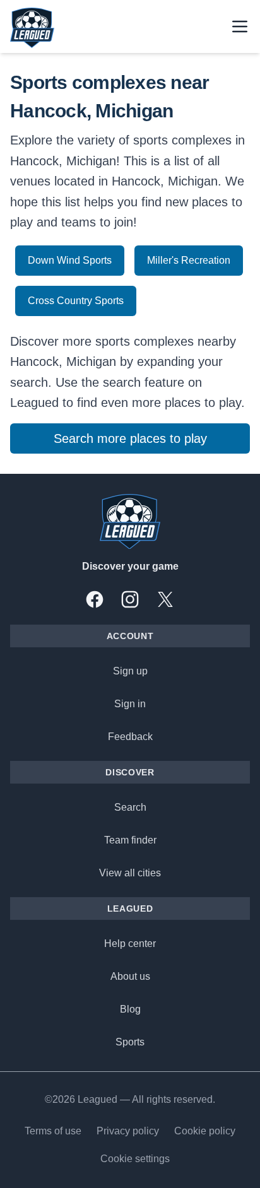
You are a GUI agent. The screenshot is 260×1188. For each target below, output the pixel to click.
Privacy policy (128, 1131)
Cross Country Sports (76, 300)
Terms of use (53, 1131)
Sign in (130, 703)
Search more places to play (130, 438)
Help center (130, 943)
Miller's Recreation (188, 260)
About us (130, 976)
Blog (130, 1009)
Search (130, 807)
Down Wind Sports (70, 260)
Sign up (130, 671)
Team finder (130, 840)
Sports (130, 1042)
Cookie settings (135, 1158)
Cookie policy (204, 1131)
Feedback (130, 736)
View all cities (130, 872)
